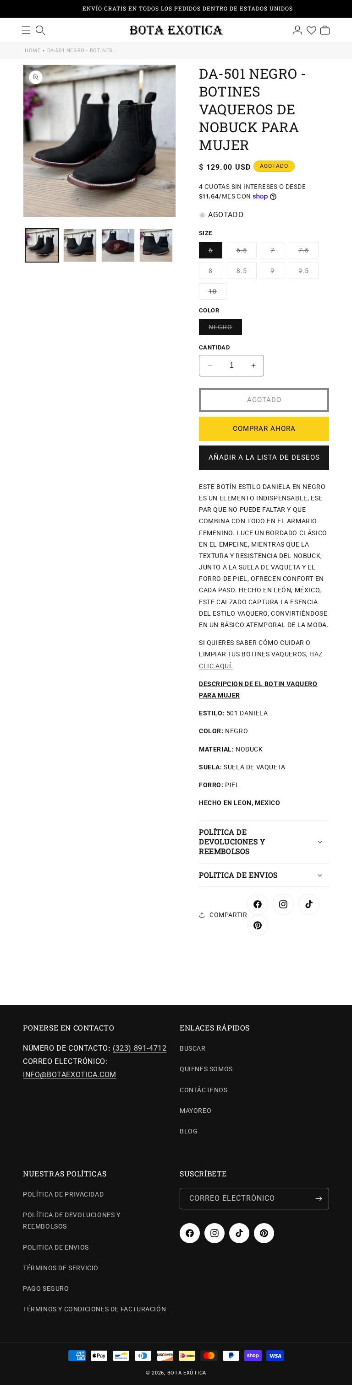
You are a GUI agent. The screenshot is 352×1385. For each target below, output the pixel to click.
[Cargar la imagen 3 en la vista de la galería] (118, 245)
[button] (264, 842)
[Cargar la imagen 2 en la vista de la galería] (80, 245)
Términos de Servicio (61, 1268)
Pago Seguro (46, 1288)
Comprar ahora (264, 428)
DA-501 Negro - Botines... (82, 51)
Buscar (193, 1048)
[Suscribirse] (318, 1198)
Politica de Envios (56, 1247)
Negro (225, 329)
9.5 (308, 273)
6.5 (246, 252)
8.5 (246, 273)
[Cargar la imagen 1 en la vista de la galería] (42, 245)
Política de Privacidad (63, 1194)
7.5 (308, 252)
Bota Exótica (186, 1373)
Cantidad (214, 347)
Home (32, 51)
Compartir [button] (228, 914)
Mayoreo (195, 1110)
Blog (189, 1131)
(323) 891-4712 (139, 1048)
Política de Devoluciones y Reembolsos (72, 1220)
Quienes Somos (206, 1069)
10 (217, 293)
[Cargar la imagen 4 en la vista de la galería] (156, 245)
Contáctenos (204, 1090)
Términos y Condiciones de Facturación (94, 1309)
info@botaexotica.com (69, 1074)
